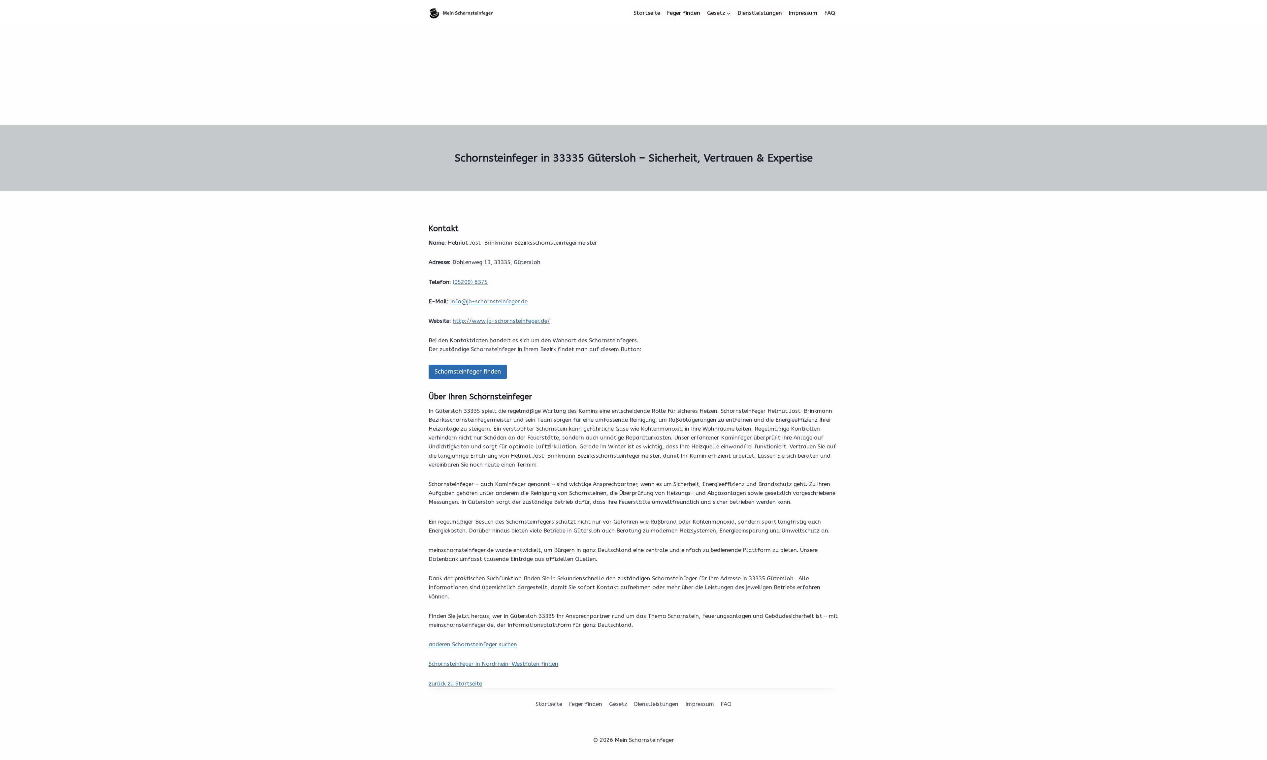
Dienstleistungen (759, 13)
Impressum (803, 13)
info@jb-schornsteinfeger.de (489, 301)
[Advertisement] (633, 76)
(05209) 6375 (470, 282)
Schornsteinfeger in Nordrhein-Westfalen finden (493, 663)
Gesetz (618, 704)
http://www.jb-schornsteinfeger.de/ (501, 321)
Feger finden (683, 13)
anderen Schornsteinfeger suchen (473, 644)
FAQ (829, 13)
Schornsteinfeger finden (468, 371)
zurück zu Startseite (455, 683)
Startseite (647, 13)
